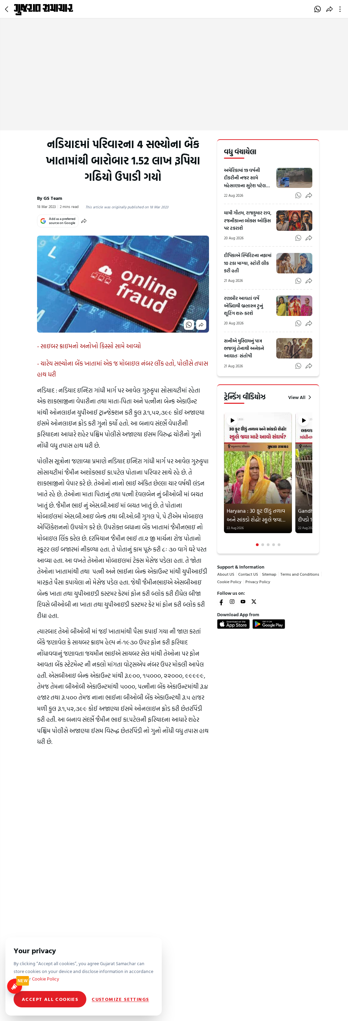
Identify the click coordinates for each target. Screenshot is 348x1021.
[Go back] (7, 9)
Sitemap (269, 574)
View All (297, 397)
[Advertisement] (174, 79)
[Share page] (329, 9)
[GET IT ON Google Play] (269, 624)
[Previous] (224, 479)
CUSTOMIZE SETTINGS (120, 999)
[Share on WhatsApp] (317, 9)
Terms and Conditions (299, 574)
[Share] (84, 221)
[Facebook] (221, 601)
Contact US (248, 574)
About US (225, 574)
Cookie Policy (229, 581)
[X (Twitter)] (254, 601)
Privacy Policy (257, 581)
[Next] (311, 479)
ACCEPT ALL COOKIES (50, 999)
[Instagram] (232, 601)
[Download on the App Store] (233, 624)
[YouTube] (243, 601)
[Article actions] (341, 9)
